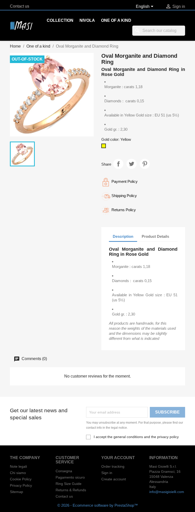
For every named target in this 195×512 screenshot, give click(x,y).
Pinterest (145, 164)
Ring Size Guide (69, 484)
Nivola (87, 20)
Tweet (131, 164)
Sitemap (16, 492)
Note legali (18, 466)
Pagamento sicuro (70, 477)
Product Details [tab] (155, 236)
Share (118, 164)
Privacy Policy (21, 485)
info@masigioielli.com (166, 492)
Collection (60, 20)
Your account (118, 458)
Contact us (19, 6)
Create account (113, 479)
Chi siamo (18, 473)
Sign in (106, 473)
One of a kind (116, 20)
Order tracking (112, 466)
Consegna (64, 471)
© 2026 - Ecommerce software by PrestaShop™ (97, 505)
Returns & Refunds (71, 490)
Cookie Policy (20, 479)
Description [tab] (123, 236)
